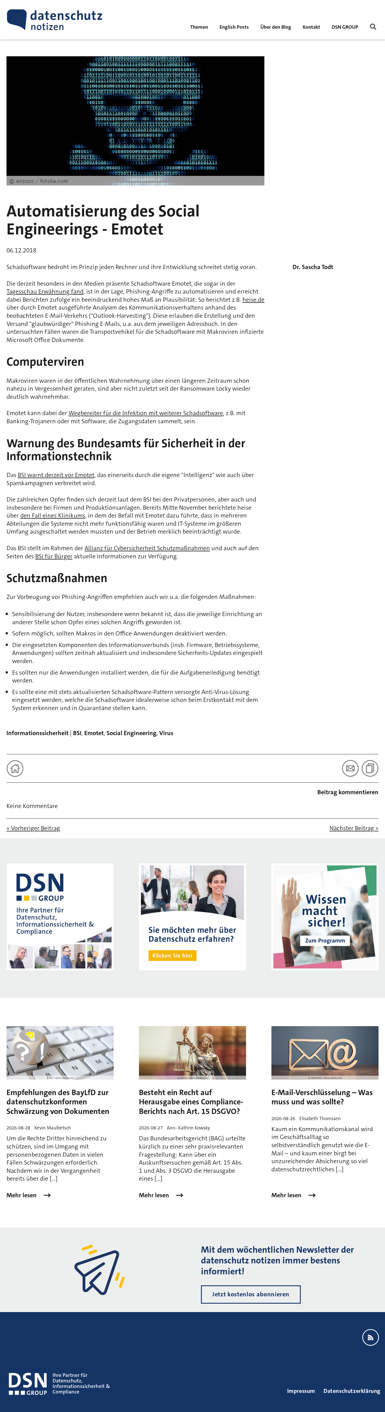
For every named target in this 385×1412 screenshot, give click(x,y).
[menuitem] (345, 27)
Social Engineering (131, 733)
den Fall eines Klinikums (52, 515)
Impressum (301, 1391)
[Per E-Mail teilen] (350, 768)
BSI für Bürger (53, 556)
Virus (166, 733)
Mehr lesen (22, 1195)
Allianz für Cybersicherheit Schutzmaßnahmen (147, 548)
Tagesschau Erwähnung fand (44, 291)
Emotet (94, 733)
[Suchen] (373, 27)
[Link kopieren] (370, 768)
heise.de (253, 300)
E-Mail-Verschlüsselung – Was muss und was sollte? (322, 1097)
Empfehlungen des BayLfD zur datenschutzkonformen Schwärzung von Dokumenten (57, 1101)
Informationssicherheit (37, 733)
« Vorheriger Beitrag (33, 828)
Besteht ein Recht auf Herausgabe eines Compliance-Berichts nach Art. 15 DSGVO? (191, 1101)
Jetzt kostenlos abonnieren (250, 1294)
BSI (77, 733)
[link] (234, 27)
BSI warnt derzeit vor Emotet (56, 475)
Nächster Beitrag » (354, 828)
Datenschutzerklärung (352, 1391)
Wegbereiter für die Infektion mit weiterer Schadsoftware (145, 413)
